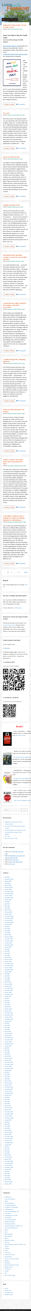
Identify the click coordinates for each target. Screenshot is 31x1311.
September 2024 (9, 879)
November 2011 (9, 1138)
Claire (20, 29)
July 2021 (7, 901)
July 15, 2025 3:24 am (13, 29)
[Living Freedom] (15, 10)
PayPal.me (7, 648)
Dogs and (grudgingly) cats (12, 1211)
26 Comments (22, 246)
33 (18, 572)
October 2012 (8, 1116)
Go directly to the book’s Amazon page (15, 54)
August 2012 (8, 1120)
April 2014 (7, 1079)
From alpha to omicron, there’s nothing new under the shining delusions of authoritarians (13, 518)
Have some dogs (14, 860)
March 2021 (8, 910)
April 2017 (7, 1004)
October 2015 (8, 1041)
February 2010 (8, 1181)
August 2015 (8, 1046)
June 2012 (7, 1124)
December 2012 (9, 1111)
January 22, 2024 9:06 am (14, 115)
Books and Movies (9, 1203)
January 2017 (8, 1011)
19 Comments (22, 563)
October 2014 (8, 1066)
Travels (7, 1271)
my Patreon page (17, 608)
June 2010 (7, 1173)
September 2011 (9, 1142)
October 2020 (8, 920)
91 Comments (22, 507)
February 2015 (8, 1058)
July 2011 (7, 1146)
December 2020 (9, 916)
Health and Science (10, 1221)
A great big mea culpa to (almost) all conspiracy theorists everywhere (14, 305)
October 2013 (8, 1091)
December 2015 (9, 1037)
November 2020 (9, 918)
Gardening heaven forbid (11, 1215)
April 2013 (7, 1103)
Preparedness (8, 1256)
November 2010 (9, 1163)
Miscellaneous (8, 1236)
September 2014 (9, 1068)
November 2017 (9, 990)
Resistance (8, 1263)
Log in (6, 1288)
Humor (6, 1230)
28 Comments (22, 294)
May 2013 (7, 1101)
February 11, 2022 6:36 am (14, 413)
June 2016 (7, 1025)
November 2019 (9, 941)
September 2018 (9, 969)
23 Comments (22, 451)
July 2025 (7, 877)
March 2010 (8, 1179)
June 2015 (7, 1050)
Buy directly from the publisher (22, 757)
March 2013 (8, 1105)
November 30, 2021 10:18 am (14, 522)
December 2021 (9, 891)
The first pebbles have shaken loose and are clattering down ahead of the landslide (15, 832)
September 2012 (9, 1118)
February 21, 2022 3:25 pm (14, 309)
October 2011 (8, 1140)
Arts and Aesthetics (10, 1199)
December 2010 (9, 1161)
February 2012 (8, 1132)
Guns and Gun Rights (10, 1219)
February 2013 (8, 1107)
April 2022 (7, 883)
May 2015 (7, 1052)
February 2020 (8, 936)
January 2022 (8, 889)
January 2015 (8, 1060)
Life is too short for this (11, 157)
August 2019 (8, 947)
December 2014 (9, 1062)
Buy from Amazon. (21, 735)
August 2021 (8, 899)
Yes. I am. (6, 113)
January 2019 (8, 961)
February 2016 (8, 1033)
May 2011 (7, 1151)
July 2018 (7, 974)
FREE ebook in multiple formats (22, 800)
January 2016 (8, 1035)
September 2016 (9, 1019)
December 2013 (9, 1087)
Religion (7, 1260)
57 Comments (22, 196)
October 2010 (8, 1165)
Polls (6, 1250)
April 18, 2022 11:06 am (13, 207)
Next (25, 572)
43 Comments (22, 148)
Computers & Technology (11, 1207)
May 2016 (7, 1027)
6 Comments (21, 104)
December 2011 (9, 1136)
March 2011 (8, 1155)
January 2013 (8, 1109)
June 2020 (7, 928)
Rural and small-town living (12, 1265)
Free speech (8, 1213)
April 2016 (7, 1029)
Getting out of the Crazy (11, 205)
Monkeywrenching (9, 1240)
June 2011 (7, 1149)
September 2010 (9, 1167)
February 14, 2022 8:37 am (14, 363)
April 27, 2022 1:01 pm (13, 158)
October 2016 (8, 1017)
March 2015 (8, 1056)
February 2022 (8, 887)
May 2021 (7, 906)
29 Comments (22, 350)
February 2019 (8, 959)
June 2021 (7, 904)
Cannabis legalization (10, 1205)
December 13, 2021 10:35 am (14, 465)
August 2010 (8, 1169)
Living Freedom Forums (9, 625)
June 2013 (7, 1099)
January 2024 (8, 881)
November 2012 (9, 1114)
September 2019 (9, 945)
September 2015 (9, 1044)
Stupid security (9, 1267)
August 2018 (8, 971)
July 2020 (7, 926)
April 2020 (7, 932)
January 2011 (8, 1159)
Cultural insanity (9, 1209)
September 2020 (9, 922)
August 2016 (8, 1021)
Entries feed (8, 1290)
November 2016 (9, 1015)
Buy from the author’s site (11, 46)
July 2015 (7, 1048)
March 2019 (8, 957)
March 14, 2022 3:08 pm (13, 261)
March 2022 (8, 885)
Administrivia (8, 1197)
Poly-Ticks (7, 1252)
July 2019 (7, 949)
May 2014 (7, 1076)
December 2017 (9, 988)
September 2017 (9, 994)
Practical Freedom (10, 1254)
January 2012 (8, 1134)
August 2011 (8, 1144)
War (6, 1273)
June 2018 (7, 976)
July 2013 (7, 1097)
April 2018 (7, 980)
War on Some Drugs (10, 1275)
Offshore (7, 1248)
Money (6, 1238)
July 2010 (7, 1171)
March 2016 (8, 1031)
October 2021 (8, 895)
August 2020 (8, 924)
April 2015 (7, 1054)
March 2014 (8, 1081)
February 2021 (8, 912)
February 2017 (8, 1009)
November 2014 (9, 1064)
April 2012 (7, 1128)
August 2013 (8, 1095)
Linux (6, 1232)
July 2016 (7, 1023)
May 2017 (7, 1002)
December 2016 (9, 1013)
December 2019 (9, 939)
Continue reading (9, 105)
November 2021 (9, 893)
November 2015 (9, 1039)
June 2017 (7, 1000)
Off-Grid (7, 1242)
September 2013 (9, 1093)
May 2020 (7, 930)
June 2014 (7, 1074)
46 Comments (22, 401)
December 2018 (9, 963)
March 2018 (8, 982)
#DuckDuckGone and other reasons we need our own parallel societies (15, 257)
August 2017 (8, 996)
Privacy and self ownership (12, 1258)
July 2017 (7, 998)
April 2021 (7, 908)
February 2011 (8, 1157)
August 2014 (8, 1070)
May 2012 (7, 1126)
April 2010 (7, 1177)
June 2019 (7, 951)
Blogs (6, 1201)
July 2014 (7, 1072)
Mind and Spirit (8, 1234)
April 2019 (7, 955)
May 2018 (7, 978)
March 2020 (8, 934)
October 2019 (8, 943)
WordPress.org (9, 1294)
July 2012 (7, 1122)
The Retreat (8, 1269)
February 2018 (8, 984)
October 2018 (8, 967)
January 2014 (8, 1085)
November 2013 (9, 1089)
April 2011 (7, 1153)
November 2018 (9, 965)
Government (8, 1217)
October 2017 (8, 992)
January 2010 (8, 1184)
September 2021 (9, 897)
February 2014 (8, 1083)
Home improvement (10, 1223)
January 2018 (8, 986)
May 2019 (7, 953)
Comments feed (9, 1292)
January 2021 (8, 914)
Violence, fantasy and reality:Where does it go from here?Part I (13, 462)
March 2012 (8, 1130)
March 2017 (8, 1006)
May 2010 (7, 1175)
